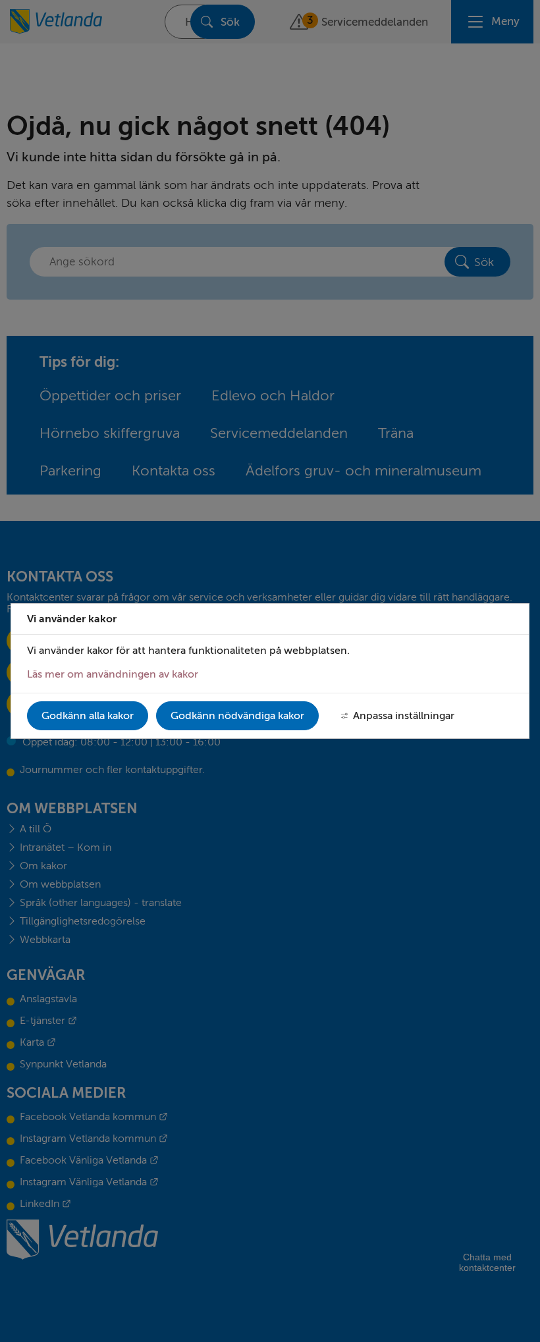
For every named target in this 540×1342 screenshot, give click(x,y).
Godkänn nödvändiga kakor (237, 716)
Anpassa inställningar (403, 716)
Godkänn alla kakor (87, 716)
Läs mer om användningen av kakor (112, 674)
